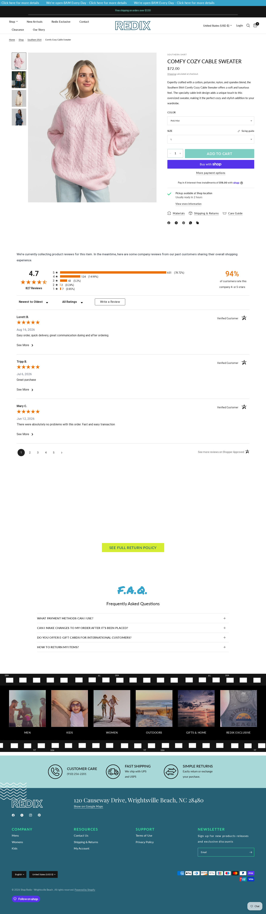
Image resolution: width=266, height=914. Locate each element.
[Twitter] (24, 815)
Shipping (171, 74)
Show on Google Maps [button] (88, 806)
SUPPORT (145, 829)
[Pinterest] (184, 223)
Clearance (18, 29)
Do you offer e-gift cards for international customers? (84, 637)
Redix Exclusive (61, 21)
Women (112, 732)
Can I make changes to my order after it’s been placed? (82, 628)
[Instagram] (33, 815)
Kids (69, 732)
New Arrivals (35, 21)
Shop (12, 21)
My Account (81, 848)
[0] (254, 25)
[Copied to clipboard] (198, 223)
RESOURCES (86, 829)
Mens (15, 835)
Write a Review (110, 302)
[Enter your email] (250, 852)
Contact (84, 21)
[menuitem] (16, 22)
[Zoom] (148, 60)
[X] (177, 223)
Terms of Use (144, 835)
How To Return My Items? (58, 647)
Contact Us (81, 835)
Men (27, 732)
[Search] (248, 25)
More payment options (210, 172)
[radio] (133, 272)
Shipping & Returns (86, 842)
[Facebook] (169, 223)
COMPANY (22, 829)
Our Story (39, 29)
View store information (188, 203)
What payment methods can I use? (65, 618)
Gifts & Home (196, 732)
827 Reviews (38, 288)
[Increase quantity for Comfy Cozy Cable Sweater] (180, 153)
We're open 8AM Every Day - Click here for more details (74, 3)
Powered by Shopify (85, 889)
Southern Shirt (34, 39)
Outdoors (154, 732)
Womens (17, 842)
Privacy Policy (145, 842)
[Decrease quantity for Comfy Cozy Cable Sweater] (170, 153)
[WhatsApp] (191, 223)
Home (12, 39)
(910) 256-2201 (76, 773)
